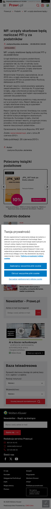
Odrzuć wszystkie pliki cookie (25, 273)
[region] (25, 254)
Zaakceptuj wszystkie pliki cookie (25, 266)
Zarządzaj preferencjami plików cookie (25, 279)
